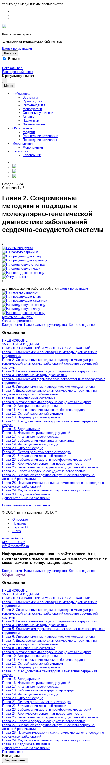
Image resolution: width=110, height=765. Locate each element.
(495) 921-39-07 (13, 542)
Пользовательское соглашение (26, 505)
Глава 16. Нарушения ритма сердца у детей (36, 433)
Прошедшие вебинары (40, 140)
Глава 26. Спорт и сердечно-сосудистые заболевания (43, 471)
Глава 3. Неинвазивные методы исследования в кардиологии (49, 371)
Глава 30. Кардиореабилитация (26, 494)
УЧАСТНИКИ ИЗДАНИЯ (20, 344)
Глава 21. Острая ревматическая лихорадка (36, 452)
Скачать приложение (18, 321)
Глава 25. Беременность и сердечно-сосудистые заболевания (50, 467)
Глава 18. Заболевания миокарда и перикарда (38, 440)
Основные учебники (38, 113)
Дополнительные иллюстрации (26, 498)
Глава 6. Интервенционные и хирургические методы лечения (49, 387)
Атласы (28, 117)
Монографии (32, 109)
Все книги (30, 97)
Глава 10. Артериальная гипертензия (30, 406)
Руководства (32, 101)
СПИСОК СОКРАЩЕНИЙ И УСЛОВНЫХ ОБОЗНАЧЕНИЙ (46, 348)
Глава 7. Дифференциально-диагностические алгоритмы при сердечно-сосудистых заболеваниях (49, 392)
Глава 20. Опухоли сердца (22, 448)
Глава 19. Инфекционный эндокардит (31, 444)
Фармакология (34, 124)
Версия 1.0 (20, 527)
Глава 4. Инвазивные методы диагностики (34, 375)
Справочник (32, 155)
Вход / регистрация (17, 48)
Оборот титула (13, 575)
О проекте (20, 519)
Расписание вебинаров (40, 136)
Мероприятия (22, 143)
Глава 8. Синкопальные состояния (28, 398)
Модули (29, 132)
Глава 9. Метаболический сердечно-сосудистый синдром (46, 402)
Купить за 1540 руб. (17, 317)
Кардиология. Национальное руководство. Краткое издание (48, 325)
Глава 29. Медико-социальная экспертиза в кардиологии (46, 490)
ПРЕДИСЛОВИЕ (15, 340)
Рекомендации (34, 105)
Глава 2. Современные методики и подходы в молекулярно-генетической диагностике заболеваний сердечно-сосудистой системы (50, 363)
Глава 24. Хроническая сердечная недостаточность (42, 463)
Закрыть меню (15, 760)
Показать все (12, 68)
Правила (19, 523)
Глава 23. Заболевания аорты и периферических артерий (46, 460)
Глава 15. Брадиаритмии (21, 429)
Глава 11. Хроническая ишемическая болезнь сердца (43, 410)
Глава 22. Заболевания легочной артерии (34, 456)
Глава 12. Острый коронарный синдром (32, 413)
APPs (16, 531)
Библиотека (21, 94)
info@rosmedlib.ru (15, 546)
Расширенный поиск (17, 72)
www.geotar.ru (12, 538)
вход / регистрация (74, 288)
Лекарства (20, 151)
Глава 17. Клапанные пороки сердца (30, 436)
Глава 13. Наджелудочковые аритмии (31, 417)
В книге (14, 59)
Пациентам (31, 120)
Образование (22, 128)
